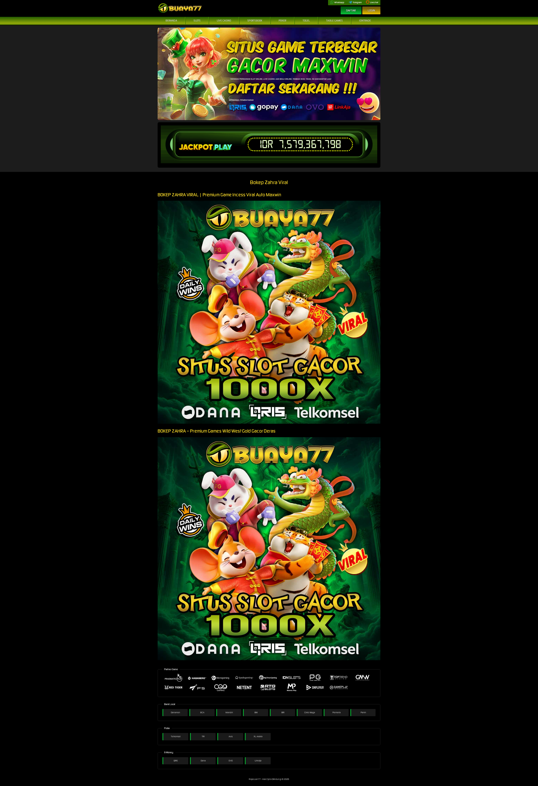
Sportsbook (254, 20)
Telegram (357, 2)
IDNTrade (365, 20)
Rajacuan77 (255, 779)
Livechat (374, 2)
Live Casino (224, 20)
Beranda (171, 20)
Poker (282, 20)
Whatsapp (339, 2)
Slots (197, 20)
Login (371, 10)
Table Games (334, 20)
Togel (306, 20)
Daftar (351, 10)
